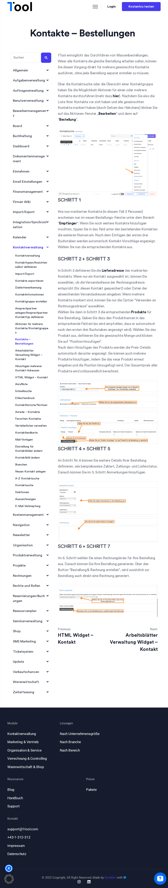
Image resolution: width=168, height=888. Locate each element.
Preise (90, 779)
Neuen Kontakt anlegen (30, 471)
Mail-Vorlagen (24, 439)
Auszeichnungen (25, 499)
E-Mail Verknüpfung (27, 506)
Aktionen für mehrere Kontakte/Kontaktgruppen (31, 328)
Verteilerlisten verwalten (31, 425)
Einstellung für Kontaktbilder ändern (28, 448)
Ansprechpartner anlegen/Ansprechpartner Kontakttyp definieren (31, 313)
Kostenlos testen (141, 6)
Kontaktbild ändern (27, 457)
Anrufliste (21, 384)
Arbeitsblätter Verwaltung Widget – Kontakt (28, 355)
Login (111, 6)
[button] (9, 879)
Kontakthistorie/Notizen (31, 405)
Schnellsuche (23, 391)
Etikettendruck (25, 398)
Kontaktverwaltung (27, 255)
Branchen (21, 464)
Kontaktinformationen (29, 294)
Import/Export (24, 274)
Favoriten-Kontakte (28, 418)
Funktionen (22, 492)
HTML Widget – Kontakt (31, 377)
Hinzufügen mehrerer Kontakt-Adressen (28, 368)
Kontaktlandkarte (26, 432)
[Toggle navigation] (92, 6)
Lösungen (66, 723)
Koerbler (110, 877)
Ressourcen (15, 779)
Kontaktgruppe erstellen (31, 301)
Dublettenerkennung (28, 287)
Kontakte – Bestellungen (24, 341)
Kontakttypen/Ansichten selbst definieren (31, 264)
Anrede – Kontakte (27, 412)
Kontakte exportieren (29, 280)
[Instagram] (79, 881)
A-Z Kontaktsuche (27, 478)
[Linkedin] (89, 881)
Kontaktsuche (24, 485)
